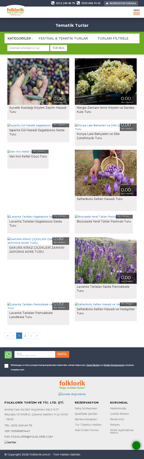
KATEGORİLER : (20, 38)
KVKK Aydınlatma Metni (121, 431)
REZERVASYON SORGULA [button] (122, 3)
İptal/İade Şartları (86, 414)
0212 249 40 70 (65, 3)
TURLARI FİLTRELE (113, 38)
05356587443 (20, 431)
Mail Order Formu (87, 430)
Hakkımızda (118, 408)
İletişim (115, 424)
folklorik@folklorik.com (32, 436)
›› (37, 335)
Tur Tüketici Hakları (88, 424)
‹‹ (7, 335)
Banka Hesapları (86, 419)
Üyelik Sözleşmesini (114, 365)
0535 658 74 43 (90, 3)
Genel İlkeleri (93, 365)
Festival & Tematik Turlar (64, 38)
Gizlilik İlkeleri (119, 414)
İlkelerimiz (117, 419)
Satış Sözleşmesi (86, 408)
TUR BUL (58, 48)
